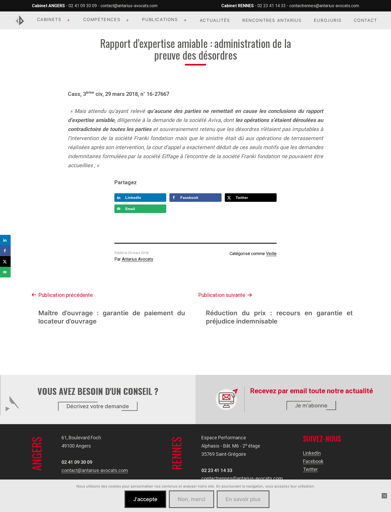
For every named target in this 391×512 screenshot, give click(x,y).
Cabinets (49, 19)
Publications (160, 19)
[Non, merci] (384, 495)
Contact (365, 20)
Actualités (215, 20)
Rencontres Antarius (271, 20)
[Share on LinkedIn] (5, 240)
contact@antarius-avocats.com (129, 5)
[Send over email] (5, 272)
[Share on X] (5, 261)
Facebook (313, 461)
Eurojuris (327, 20)
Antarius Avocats (137, 259)
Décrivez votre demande (97, 406)
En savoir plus (243, 499)
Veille (271, 253)
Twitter (310, 469)
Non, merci (191, 499)
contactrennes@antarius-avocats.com (324, 5)
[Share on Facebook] (5, 250)
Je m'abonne (311, 405)
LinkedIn (312, 453)
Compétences (101, 19)
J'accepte (145, 499)
